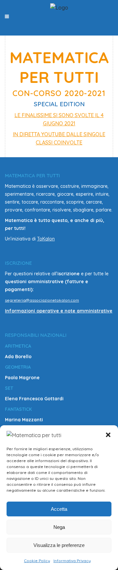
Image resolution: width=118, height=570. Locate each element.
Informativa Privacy (72, 560)
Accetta (59, 509)
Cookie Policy (37, 560)
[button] (108, 435)
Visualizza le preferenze (59, 545)
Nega (59, 527)
